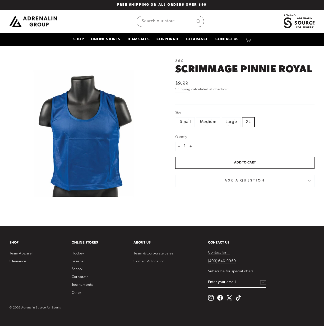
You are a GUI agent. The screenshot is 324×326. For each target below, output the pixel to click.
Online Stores (105, 39)
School (77, 269)
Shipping (182, 89)
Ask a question (245, 180)
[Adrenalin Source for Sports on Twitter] (229, 297)
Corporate (168, 39)
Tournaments (82, 285)
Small (185, 122)
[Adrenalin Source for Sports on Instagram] (211, 298)
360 (179, 61)
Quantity (181, 137)
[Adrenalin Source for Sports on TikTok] (238, 298)
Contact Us (226, 39)
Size (178, 112)
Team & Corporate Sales (153, 253)
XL (248, 122)
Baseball (79, 261)
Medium (208, 122)
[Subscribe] (263, 282)
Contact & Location (149, 261)
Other (77, 293)
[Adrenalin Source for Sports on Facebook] (220, 298)
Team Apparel (21, 253)
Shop (78, 39)
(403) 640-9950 (222, 261)
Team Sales (138, 39)
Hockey (78, 253)
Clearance (197, 39)
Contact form (219, 252)
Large (231, 122)
